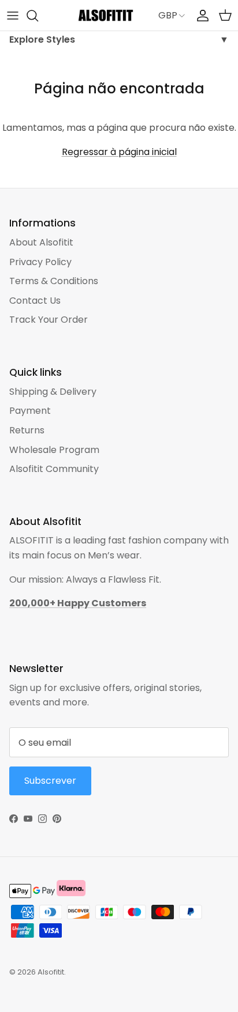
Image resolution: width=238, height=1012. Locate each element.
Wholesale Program (54, 449)
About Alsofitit (41, 242)
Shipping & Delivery (52, 391)
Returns (26, 430)
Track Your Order (48, 319)
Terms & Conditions (53, 281)
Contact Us (35, 300)
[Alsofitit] (106, 15)
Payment (30, 410)
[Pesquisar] (38, 15)
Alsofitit (51, 971)
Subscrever (50, 780)
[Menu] (12, 15)
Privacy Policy (40, 262)
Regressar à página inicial (119, 151)
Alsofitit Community (54, 468)
